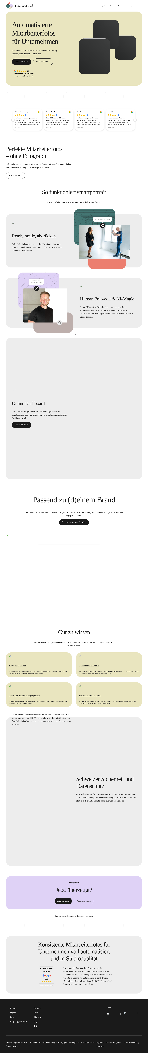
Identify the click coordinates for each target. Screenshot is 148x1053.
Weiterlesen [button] (18, 127)
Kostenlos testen (21, 61)
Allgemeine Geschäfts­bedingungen (108, 1042)
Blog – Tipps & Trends (18, 1022)
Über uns (121, 6)
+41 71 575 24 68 (30, 1042)
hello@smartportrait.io (14, 1042)
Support (13, 1013)
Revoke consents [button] (12, 1046)
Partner (13, 1017)
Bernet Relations (20, 112)
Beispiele (102, 6)
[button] (135, 120)
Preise (112, 6)
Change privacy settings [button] (67, 1042)
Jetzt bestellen (63, 901)
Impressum (100, 1046)
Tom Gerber (50, 112)
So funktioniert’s (43, 61)
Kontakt (13, 1008)
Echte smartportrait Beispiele (74, 522)
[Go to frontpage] (18, 6)
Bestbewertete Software (24, 74)
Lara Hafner (81, 112)
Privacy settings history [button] (86, 1042)
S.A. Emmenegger (114, 112)
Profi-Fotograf (51, 1042)
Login (131, 6)
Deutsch (140, 6)
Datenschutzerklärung (131, 1042)
